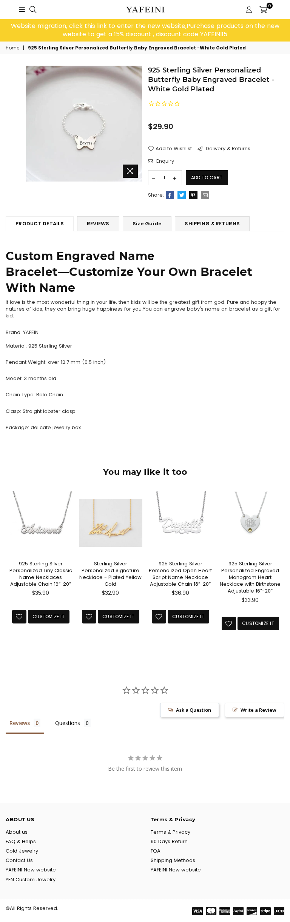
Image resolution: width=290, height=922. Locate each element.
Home (12, 48)
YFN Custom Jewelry (31, 879)
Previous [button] (12, 572)
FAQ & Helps (21, 841)
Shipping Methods (173, 860)
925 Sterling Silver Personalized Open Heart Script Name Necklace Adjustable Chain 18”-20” (180, 574)
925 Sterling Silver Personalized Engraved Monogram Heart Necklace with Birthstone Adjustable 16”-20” (250, 577)
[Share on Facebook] (170, 195)
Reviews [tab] (19, 723)
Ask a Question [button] (193, 710)
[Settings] (249, 9)
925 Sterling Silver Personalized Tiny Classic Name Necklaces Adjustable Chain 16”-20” (40, 574)
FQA (155, 850)
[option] (145, 30)
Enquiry (164, 161)
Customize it (48, 616)
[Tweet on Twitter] (181, 195)
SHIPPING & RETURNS (212, 223)
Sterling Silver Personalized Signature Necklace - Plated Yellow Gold (110, 574)
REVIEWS (98, 223)
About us (17, 832)
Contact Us (19, 860)
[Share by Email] (205, 195)
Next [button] (277, 572)
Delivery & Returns (227, 148)
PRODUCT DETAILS (39, 223)
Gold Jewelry (22, 850)
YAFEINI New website (31, 869)
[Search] (33, 9)
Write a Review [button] (258, 710)
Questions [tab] (67, 723)
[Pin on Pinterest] (193, 195)
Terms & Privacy (170, 832)
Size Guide (147, 223)
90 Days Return (169, 841)
